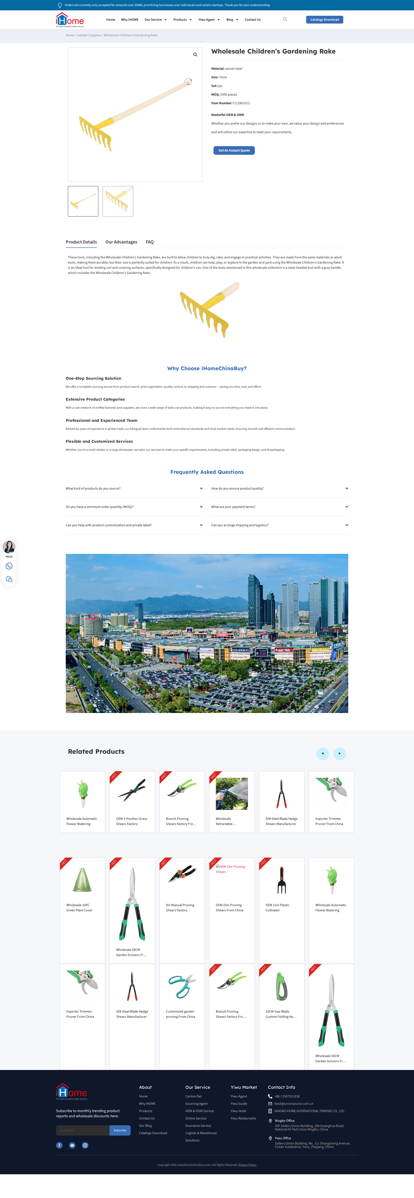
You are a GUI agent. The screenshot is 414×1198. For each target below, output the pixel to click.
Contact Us (253, 19)
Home (110, 19)
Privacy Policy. (247, 1165)
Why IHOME (130, 19)
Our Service (153, 19)
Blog (229, 19)
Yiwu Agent (206, 19)
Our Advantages (121, 242)
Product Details (81, 242)
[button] (195, 54)
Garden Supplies (89, 35)
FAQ (150, 242)
